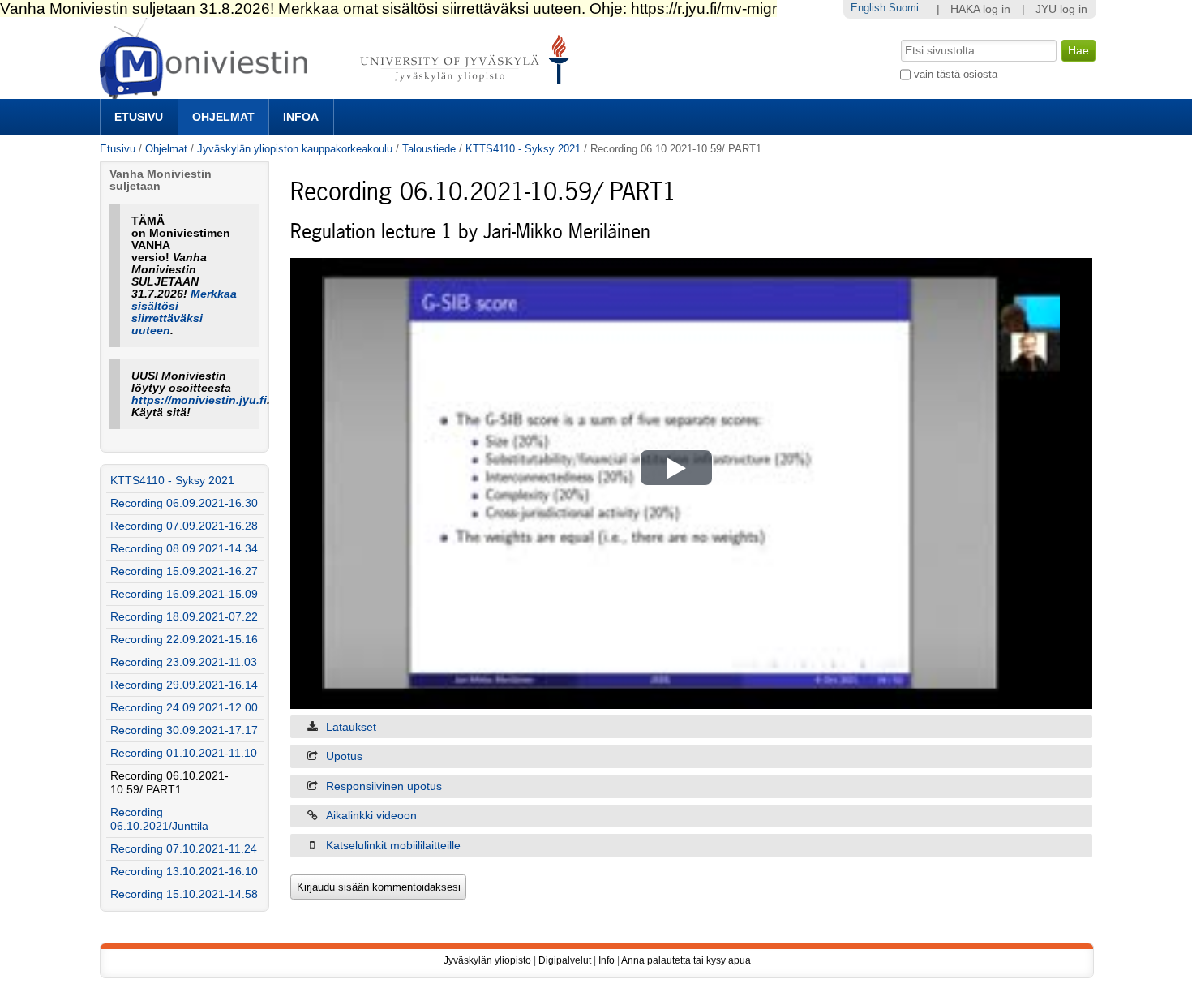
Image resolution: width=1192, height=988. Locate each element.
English (868, 8)
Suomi (904, 8)
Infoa (301, 116)
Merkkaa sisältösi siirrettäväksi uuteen (184, 312)
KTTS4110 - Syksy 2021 (523, 149)
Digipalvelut (564, 960)
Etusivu (138, 116)
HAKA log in (980, 9)
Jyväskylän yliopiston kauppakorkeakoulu (294, 149)
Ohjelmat (223, 116)
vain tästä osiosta (955, 74)
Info (606, 960)
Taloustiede (429, 149)
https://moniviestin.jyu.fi (199, 400)
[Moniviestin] (339, 92)
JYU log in (1061, 9)
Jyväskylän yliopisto (487, 960)
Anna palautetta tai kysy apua (686, 960)
